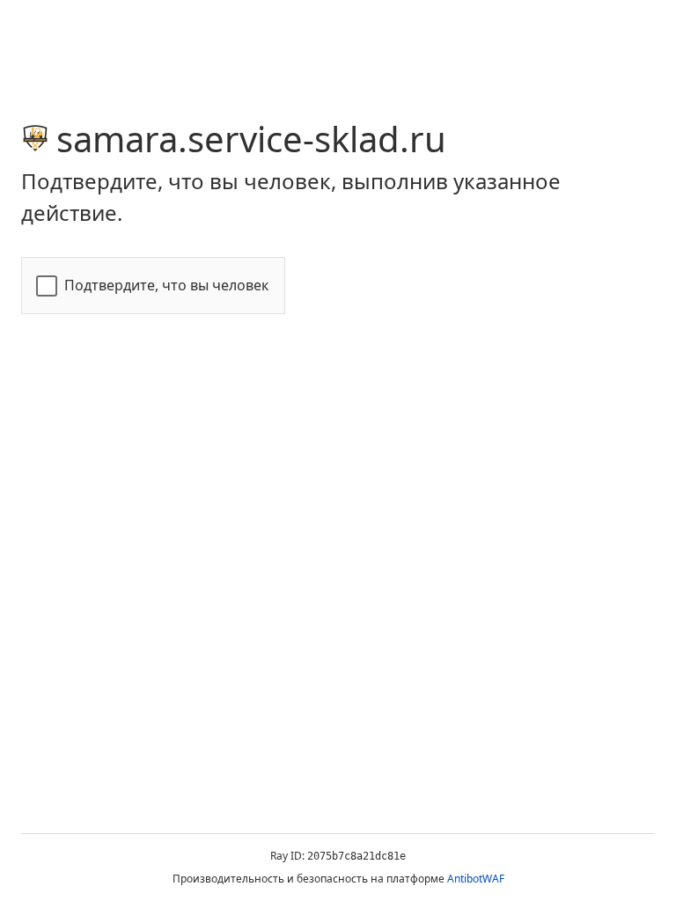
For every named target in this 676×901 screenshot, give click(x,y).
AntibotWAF (475, 878)
